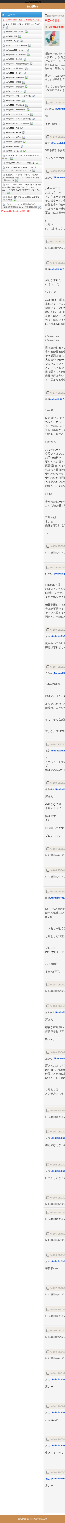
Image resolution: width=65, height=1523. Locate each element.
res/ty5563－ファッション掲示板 (18, 119)
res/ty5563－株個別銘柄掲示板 (17, 64)
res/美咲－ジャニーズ (14, 151)
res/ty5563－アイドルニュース (17, 114)
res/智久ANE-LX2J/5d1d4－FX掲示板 (20, 163)
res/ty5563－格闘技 (13, 100)
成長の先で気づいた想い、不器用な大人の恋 (22, 19)
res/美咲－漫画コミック (15, 31)
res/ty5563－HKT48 (13, 82)
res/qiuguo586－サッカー (15, 50)
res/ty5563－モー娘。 (14, 73)
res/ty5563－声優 (12, 128)
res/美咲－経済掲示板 (14, 141)
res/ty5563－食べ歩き (14, 59)
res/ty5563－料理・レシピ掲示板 (18, 96)
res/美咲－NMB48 (12, 146)
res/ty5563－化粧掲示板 (15, 86)
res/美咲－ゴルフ (12, 41)
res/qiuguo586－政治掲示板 (16, 45)
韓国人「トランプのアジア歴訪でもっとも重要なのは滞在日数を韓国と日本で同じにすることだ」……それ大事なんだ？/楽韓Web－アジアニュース (21, 188)
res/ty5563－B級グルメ (15, 68)
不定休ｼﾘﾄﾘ (52, 20)
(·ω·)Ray (32, 6)
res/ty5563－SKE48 (13, 132)
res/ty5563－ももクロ (14, 91)
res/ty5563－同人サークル (16, 54)
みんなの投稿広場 (38, 1518)
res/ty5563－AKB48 (13, 137)
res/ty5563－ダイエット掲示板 (17, 123)
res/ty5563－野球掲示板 (15, 77)
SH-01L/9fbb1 (55, 26)
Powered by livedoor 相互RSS (15, 211)
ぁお (48, 1478)
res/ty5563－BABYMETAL (16, 109)
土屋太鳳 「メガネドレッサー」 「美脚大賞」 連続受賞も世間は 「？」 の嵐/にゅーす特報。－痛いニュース (21, 177)
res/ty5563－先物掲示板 (15, 105)
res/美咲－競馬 (11, 36)
